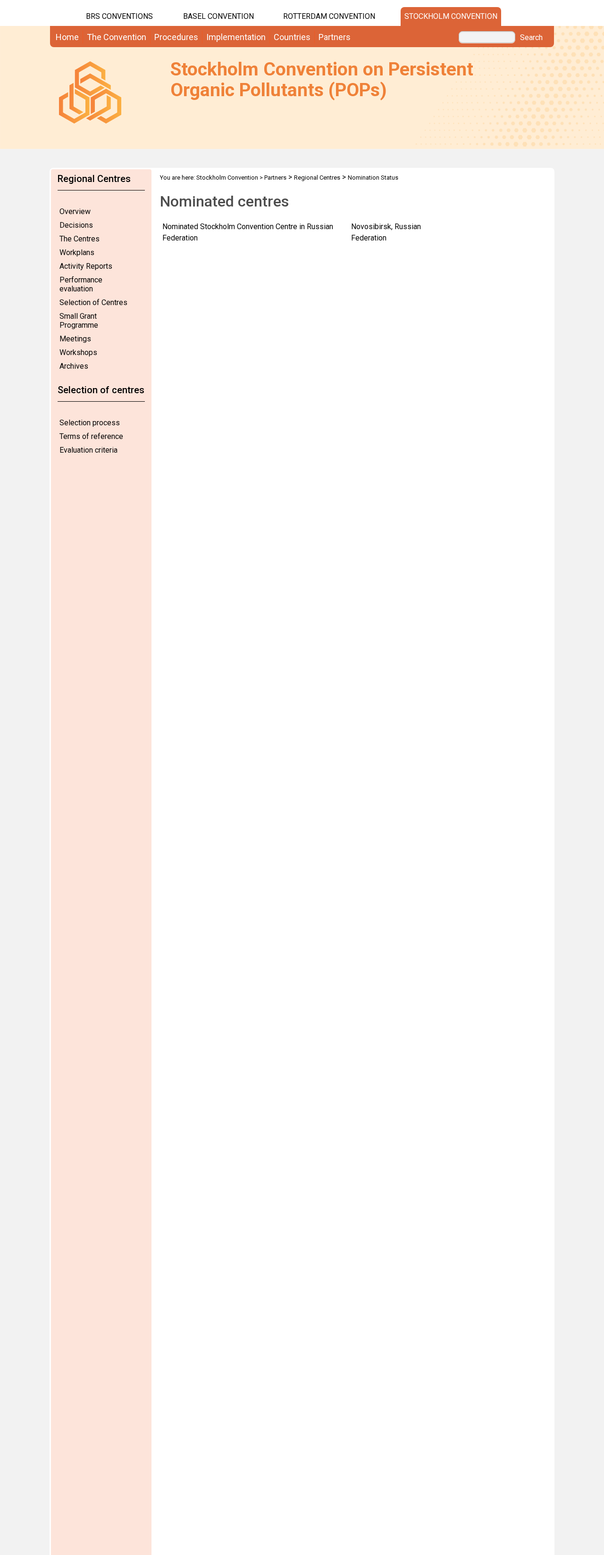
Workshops (78, 352)
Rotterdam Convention (329, 16)
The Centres (79, 238)
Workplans (76, 252)
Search (531, 37)
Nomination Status (373, 177)
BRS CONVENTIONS (119, 16)
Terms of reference (91, 436)
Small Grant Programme (78, 321)
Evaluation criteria (88, 450)
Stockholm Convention (450, 16)
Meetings (75, 338)
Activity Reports (85, 266)
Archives (73, 366)
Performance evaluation (80, 284)
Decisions (76, 225)
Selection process (89, 422)
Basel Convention (218, 16)
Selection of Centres (93, 302)
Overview (75, 211)
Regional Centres (317, 177)
